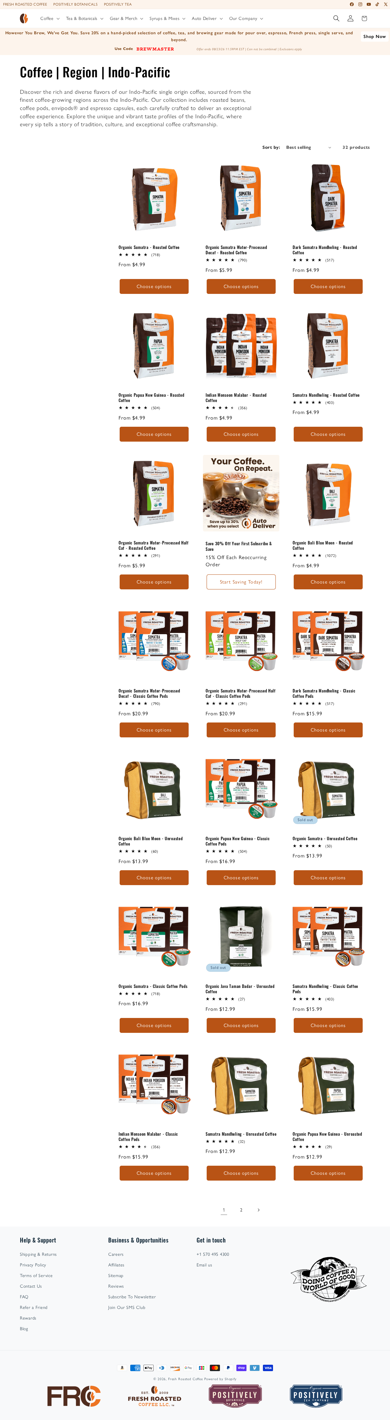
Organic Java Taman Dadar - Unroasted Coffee (240, 988)
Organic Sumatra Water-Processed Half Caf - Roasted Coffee (154, 545)
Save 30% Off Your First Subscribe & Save (239, 546)
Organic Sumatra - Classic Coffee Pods (153, 986)
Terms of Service (36, 1275)
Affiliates (116, 1264)
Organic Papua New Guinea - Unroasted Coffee (327, 1136)
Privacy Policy (33, 1264)
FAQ (24, 1296)
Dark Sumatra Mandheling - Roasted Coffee (325, 249)
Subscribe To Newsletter (132, 1296)
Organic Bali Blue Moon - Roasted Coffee (323, 545)
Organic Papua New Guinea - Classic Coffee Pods (238, 841)
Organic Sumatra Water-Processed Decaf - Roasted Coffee (236, 249)
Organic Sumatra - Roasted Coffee (149, 247)
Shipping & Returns (38, 1254)
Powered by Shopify (220, 1379)
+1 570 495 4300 (213, 1254)
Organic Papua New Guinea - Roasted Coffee (151, 397)
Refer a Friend (33, 1307)
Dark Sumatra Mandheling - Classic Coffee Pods (324, 693)
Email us (204, 1264)
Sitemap (116, 1275)
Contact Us (31, 1286)
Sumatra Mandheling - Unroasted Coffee (241, 1133)
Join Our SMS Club (126, 1307)
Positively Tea (118, 4)
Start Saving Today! (241, 582)
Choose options (154, 286)
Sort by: (271, 147)
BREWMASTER (155, 48)
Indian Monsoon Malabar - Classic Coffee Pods (148, 1136)
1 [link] (224, 1210)
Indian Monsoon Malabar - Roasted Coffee (236, 397)
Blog (24, 1328)
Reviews (116, 1286)
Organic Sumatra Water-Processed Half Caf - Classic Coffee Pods (241, 693)
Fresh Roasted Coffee (25, 4)
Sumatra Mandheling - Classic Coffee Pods (325, 988)
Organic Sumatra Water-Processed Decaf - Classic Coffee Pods (149, 693)
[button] (49, 18)
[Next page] (258, 1210)
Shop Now (374, 36)
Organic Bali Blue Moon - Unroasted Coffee (151, 841)
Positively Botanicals (75, 4)
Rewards (28, 1318)
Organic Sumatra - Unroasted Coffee (325, 838)
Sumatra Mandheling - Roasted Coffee (326, 395)
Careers (116, 1254)
